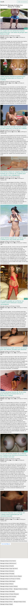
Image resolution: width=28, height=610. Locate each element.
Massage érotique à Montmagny (7, 581)
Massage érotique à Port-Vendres (8, 596)
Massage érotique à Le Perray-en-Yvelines (10, 578)
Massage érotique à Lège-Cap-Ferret (9, 568)
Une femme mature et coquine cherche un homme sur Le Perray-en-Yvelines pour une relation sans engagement (14, 173)
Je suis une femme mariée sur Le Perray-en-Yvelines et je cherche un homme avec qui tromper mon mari (13, 455)
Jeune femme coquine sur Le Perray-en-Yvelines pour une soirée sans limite (13, 238)
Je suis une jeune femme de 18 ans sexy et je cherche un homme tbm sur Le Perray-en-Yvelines (13, 393)
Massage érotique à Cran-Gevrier (8, 560)
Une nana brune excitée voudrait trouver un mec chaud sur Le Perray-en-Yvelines (13, 127)
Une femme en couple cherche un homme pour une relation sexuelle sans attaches (13, 348)
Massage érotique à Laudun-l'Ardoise (9, 586)
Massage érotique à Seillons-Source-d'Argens (11, 576)
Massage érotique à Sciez (20, 601)
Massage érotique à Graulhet (7, 566)
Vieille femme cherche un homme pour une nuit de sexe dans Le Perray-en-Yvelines (12, 78)
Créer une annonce (22, 1)
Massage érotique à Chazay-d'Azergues (9, 594)
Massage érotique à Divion (6, 601)
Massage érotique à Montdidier (7, 591)
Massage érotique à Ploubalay (7, 573)
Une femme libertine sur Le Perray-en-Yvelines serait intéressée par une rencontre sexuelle (12, 514)
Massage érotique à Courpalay (7, 599)
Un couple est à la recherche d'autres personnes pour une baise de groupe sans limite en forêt (13, 32)
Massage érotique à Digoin (6, 604)
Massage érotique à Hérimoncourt (8, 563)
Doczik (2, 2)
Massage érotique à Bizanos (6, 583)
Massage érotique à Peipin (6, 589)
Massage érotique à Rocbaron (7, 571)
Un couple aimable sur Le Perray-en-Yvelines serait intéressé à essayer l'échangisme (12, 302)
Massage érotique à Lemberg (20, 589)
